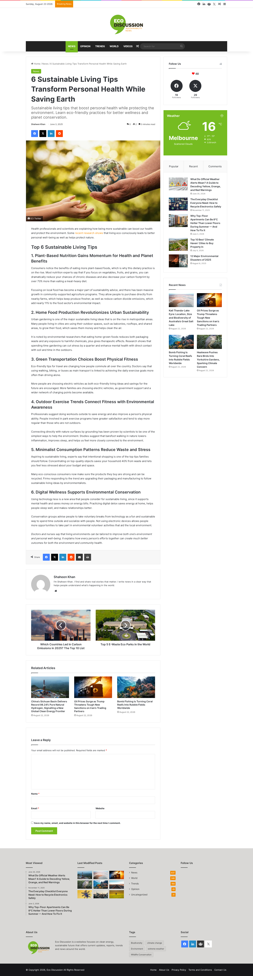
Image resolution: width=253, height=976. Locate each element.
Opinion (85, 46)
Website (100, 808)
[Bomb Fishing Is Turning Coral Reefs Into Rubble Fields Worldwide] (136, 687)
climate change (154, 943)
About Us (164, 969)
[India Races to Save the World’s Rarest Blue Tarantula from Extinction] (84, 894)
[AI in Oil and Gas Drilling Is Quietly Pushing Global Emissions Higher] (100, 894)
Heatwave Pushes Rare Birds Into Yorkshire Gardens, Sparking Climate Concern (208, 359)
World (114, 46)
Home (36, 63)
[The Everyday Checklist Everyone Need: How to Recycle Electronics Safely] (178, 204)
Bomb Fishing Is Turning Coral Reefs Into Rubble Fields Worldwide (135, 704)
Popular (173, 166)
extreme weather (156, 948)
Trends (100, 46)
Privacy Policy (179, 969)
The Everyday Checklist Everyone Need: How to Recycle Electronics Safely (205, 203)
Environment (137, 948)
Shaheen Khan (38, 124)
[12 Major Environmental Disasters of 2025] (178, 260)
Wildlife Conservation (141, 954)
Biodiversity (136, 943)
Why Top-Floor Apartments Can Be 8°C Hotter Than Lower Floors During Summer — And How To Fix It (205, 223)
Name (35, 793)
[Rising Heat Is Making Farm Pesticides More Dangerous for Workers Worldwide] (116, 894)
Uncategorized (139, 894)
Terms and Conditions (200, 969)
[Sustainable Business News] (126, 24)
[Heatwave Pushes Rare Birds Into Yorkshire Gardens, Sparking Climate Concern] (209, 342)
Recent (193, 166)
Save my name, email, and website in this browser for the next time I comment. (77, 823)
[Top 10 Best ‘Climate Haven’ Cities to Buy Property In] (178, 244)
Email (35, 808)
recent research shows (89, 233)
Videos (128, 46)
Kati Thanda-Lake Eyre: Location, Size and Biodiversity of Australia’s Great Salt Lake (181, 317)
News (71, 46)
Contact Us (220, 969)
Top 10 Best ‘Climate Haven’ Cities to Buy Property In (202, 243)
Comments (215, 166)
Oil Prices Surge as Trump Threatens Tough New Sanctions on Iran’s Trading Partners (208, 317)
